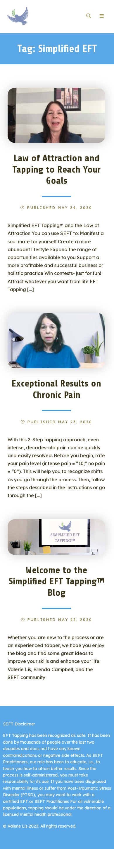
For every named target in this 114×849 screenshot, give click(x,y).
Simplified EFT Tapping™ (31, 16)
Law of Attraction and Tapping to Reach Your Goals (56, 169)
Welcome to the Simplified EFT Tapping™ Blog (56, 581)
